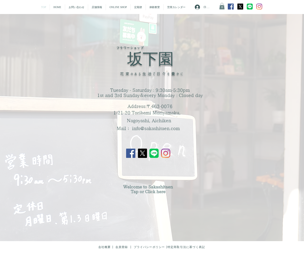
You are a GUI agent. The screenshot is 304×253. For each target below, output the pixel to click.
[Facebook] (231, 7)
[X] (240, 7)
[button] (76, 7)
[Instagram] (259, 7)
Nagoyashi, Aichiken (149, 120)
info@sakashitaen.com (156, 128)
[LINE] (154, 153)
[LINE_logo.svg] (250, 7)
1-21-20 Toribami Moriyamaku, (146, 112)
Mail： (124, 128)
